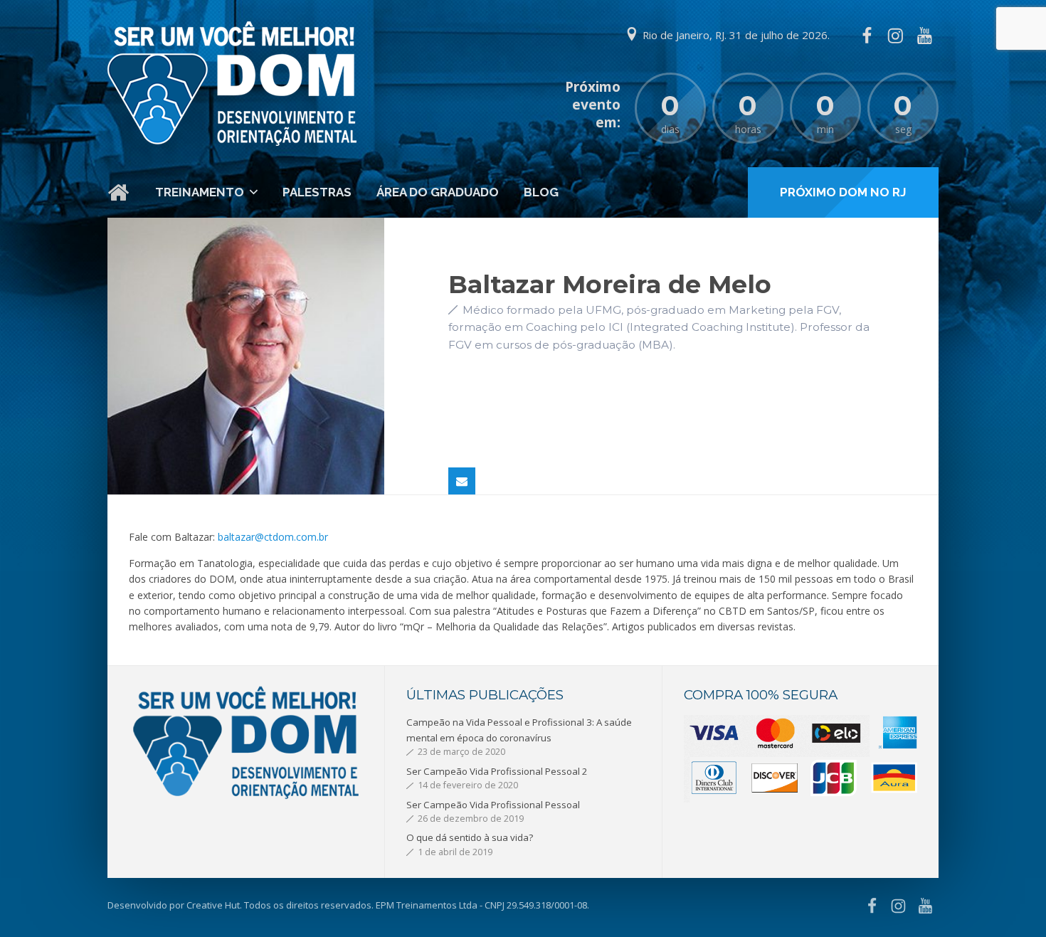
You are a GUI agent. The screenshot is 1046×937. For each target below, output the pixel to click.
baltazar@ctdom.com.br (273, 537)
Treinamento (199, 192)
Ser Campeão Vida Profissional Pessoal (493, 804)
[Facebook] (866, 35)
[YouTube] (924, 35)
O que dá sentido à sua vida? (469, 837)
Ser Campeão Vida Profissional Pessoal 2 (497, 771)
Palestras (317, 192)
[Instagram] (895, 35)
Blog (541, 192)
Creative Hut (213, 905)
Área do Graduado (437, 192)
